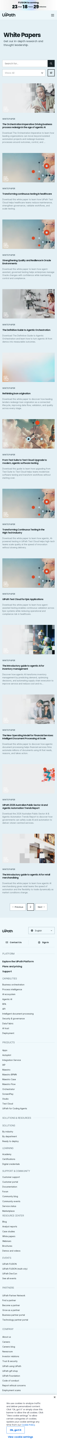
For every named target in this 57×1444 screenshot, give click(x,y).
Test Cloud (7, 1103)
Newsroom (7, 1351)
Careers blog (8, 1346)
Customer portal (10, 1182)
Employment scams (11, 1390)
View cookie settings (20, 1437)
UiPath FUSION (9, 1264)
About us (6, 1337)
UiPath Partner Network (13, 1295)
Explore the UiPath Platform (18, 961)
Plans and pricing (12, 966)
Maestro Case (9, 1079)
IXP (3, 1065)
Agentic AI (7, 999)
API (3, 1009)
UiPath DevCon (9, 1273)
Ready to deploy (10, 1141)
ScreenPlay (7, 1094)
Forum (5, 1191)
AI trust (5, 1028)
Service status (9, 1206)
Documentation (9, 1186)
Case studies (8, 1231)
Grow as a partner (11, 1310)
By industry (7, 1131)
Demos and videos (11, 1250)
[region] (28, 1419)
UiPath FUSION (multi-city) (15, 1268)
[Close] (55, 1397)
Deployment (8, 1033)
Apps (4, 1050)
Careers (6, 1342)
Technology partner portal (15, 1320)
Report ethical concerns (14, 1385)
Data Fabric (7, 1023)
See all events (9, 1278)
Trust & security (10, 1361)
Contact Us (16, 942)
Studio (5, 1099)
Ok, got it (15, 1430)
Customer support (11, 1177)
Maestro (6, 1069)
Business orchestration (13, 984)
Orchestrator (8, 1089)
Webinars (6, 1241)
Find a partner (9, 1300)
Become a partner (11, 1305)
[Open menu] (53, 15)
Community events (11, 1201)
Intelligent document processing (18, 1013)
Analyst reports (9, 1226)
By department (9, 1136)
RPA (4, 1004)
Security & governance (13, 1018)
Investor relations (10, 1356)
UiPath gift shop (10, 1371)
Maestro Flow (8, 1084)
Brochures (7, 1246)
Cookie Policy (28, 1424)
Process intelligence (12, 989)
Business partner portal (13, 1315)
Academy (6, 1154)
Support (7, 971)
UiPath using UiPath (11, 1366)
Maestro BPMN (9, 1074)
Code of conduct (10, 1380)
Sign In (45, 942)
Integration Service (11, 1060)
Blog (4, 1221)
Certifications (8, 1159)
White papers (8, 1236)
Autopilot (6, 1055)
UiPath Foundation (11, 1376)
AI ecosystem (8, 994)
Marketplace (8, 1211)
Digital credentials (11, 1164)
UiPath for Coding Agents (14, 1108)
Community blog (10, 1196)
